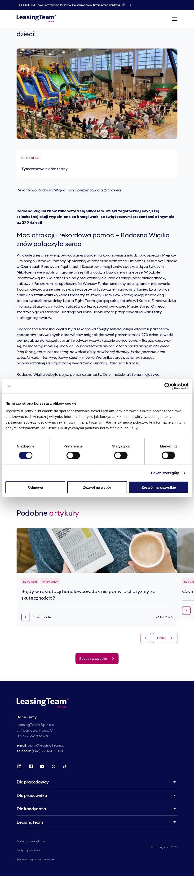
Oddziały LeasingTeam (31, 841)
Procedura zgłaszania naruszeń (36, 859)
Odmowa (35, 487)
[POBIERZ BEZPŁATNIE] (130, 5)
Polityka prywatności (29, 850)
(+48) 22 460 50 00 (48, 750)
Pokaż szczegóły (165, 473)
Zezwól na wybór (97, 487)
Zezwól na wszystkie (159, 487)
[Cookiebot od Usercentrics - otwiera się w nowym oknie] (168, 386)
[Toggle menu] (174, 19)
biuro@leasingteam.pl (46, 745)
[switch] (73, 455)
